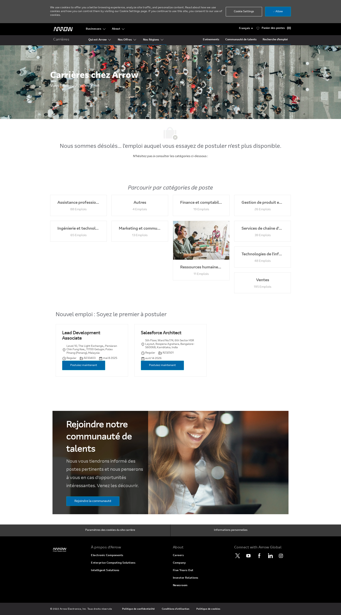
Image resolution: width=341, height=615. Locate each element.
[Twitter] (238, 556)
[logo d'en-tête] (63, 29)
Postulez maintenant (83, 365)
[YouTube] (248, 556)
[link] (68, 550)
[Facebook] (259, 556)
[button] (246, 28)
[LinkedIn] (270, 556)
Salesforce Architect (161, 333)
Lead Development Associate (81, 336)
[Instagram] (281, 556)
